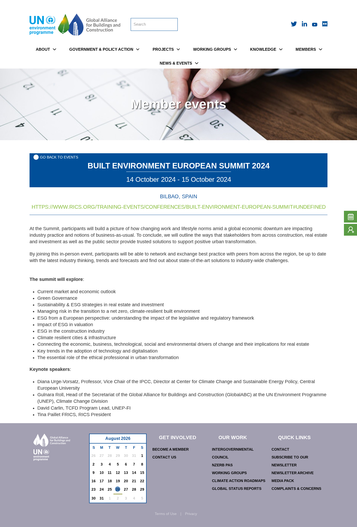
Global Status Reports (236, 488)
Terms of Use (166, 514)
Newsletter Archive (293, 473)
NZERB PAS (222, 465)
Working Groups (229, 473)
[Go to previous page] (96, 440)
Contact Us (164, 457)
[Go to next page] (140, 440)
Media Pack (283, 481)
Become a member (170, 449)
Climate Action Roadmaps (238, 481)
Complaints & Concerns (296, 488)
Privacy (191, 514)
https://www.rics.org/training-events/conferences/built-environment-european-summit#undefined (179, 207)
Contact (280, 449)
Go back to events (59, 157)
